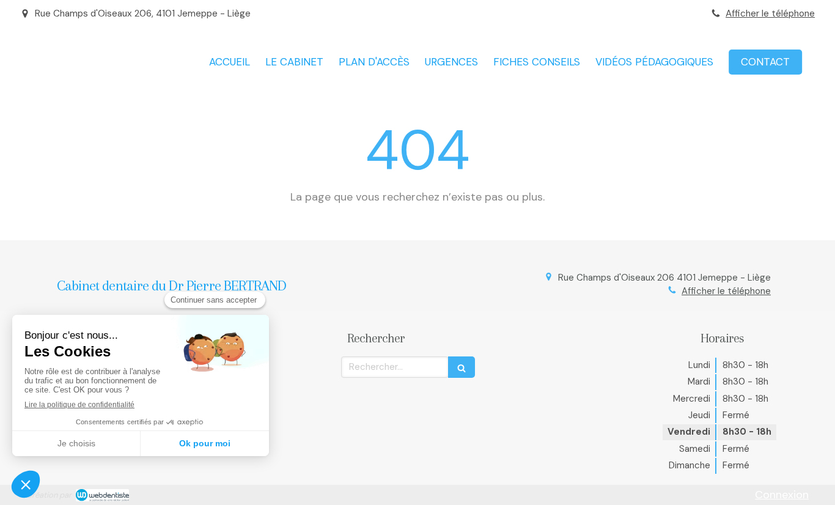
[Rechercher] (461, 367)
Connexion (782, 494)
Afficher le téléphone (770, 13)
